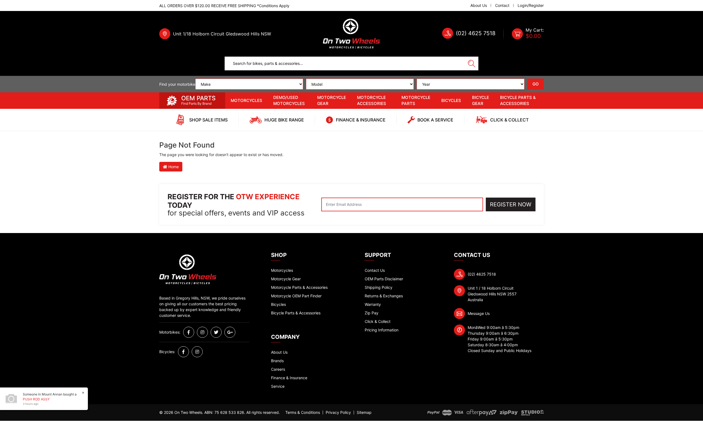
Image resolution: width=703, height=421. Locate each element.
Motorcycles (246, 100)
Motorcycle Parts (415, 100)
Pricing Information (381, 330)
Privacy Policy (338, 412)
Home (173, 166)
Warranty (373, 304)
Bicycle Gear (480, 100)
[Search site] (471, 63)
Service (277, 386)
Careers (278, 369)
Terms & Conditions (302, 412)
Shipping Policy (378, 287)
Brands (277, 360)
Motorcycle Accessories (371, 100)
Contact (502, 5)
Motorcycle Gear (331, 100)
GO (535, 84)
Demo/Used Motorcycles (289, 100)
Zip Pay (371, 313)
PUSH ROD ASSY (36, 399)
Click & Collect (377, 321)
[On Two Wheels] (351, 33)
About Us (478, 5)
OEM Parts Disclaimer (384, 278)
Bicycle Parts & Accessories (518, 100)
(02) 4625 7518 (475, 33)
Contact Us (375, 270)
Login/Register (531, 5)
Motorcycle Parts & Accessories (299, 287)
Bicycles (451, 100)
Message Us (479, 313)
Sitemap (364, 412)
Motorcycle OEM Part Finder (296, 295)
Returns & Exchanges (384, 295)
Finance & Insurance (289, 377)
